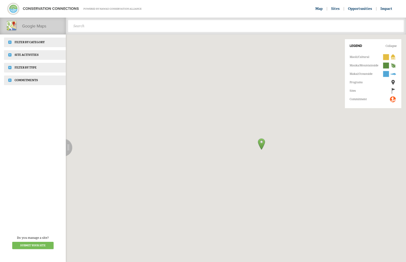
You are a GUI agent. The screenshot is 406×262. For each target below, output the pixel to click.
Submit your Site (33, 245)
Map (319, 8)
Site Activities (27, 55)
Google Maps (34, 26)
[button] (261, 144)
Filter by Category (30, 42)
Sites (335, 8)
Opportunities (360, 8)
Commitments (26, 80)
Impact (386, 8)
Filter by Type (26, 67)
